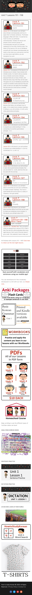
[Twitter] (14, 592)
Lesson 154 (6, 125)
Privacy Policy (13, 587)
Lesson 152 (6, 70)
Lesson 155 (6, 146)
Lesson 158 (6, 207)
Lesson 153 (6, 103)
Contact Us (22, 587)
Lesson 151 (6, 31)
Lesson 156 (6, 166)
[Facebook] (11, 592)
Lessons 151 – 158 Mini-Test (11, 226)
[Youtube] (17, 592)
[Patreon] (21, 592)
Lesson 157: (6, 185)
